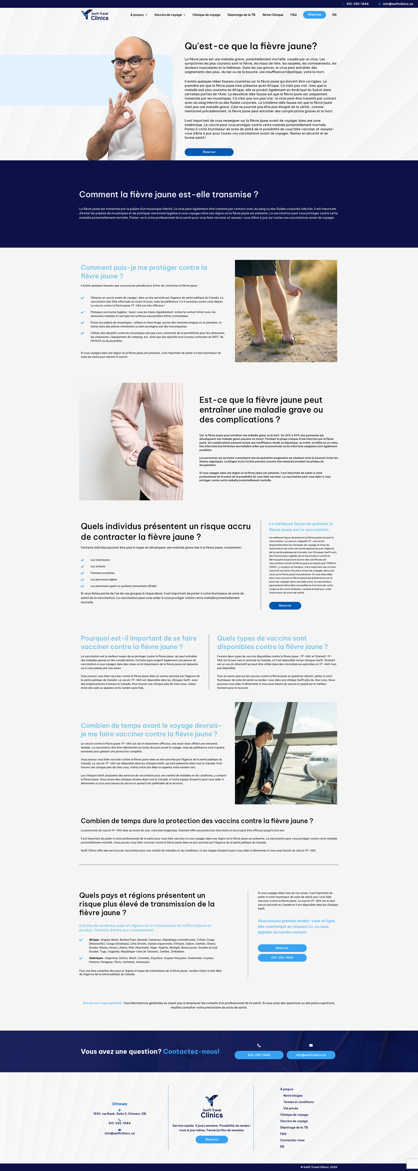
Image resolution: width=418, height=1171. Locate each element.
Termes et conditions (298, 1102)
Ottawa (119, 1103)
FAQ (293, 15)
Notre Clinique (273, 15)
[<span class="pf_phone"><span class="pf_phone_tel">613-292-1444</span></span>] (343, 4)
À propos (137, 15)
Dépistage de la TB (241, 15)
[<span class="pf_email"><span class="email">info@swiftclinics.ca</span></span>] (379, 4)
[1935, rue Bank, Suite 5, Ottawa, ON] (119, 1110)
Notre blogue (292, 1095)
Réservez (314, 14)
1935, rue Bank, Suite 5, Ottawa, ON (119, 1114)
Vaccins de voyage (168, 15)
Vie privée (290, 1108)
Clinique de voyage (206, 15)
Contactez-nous (292, 1140)
